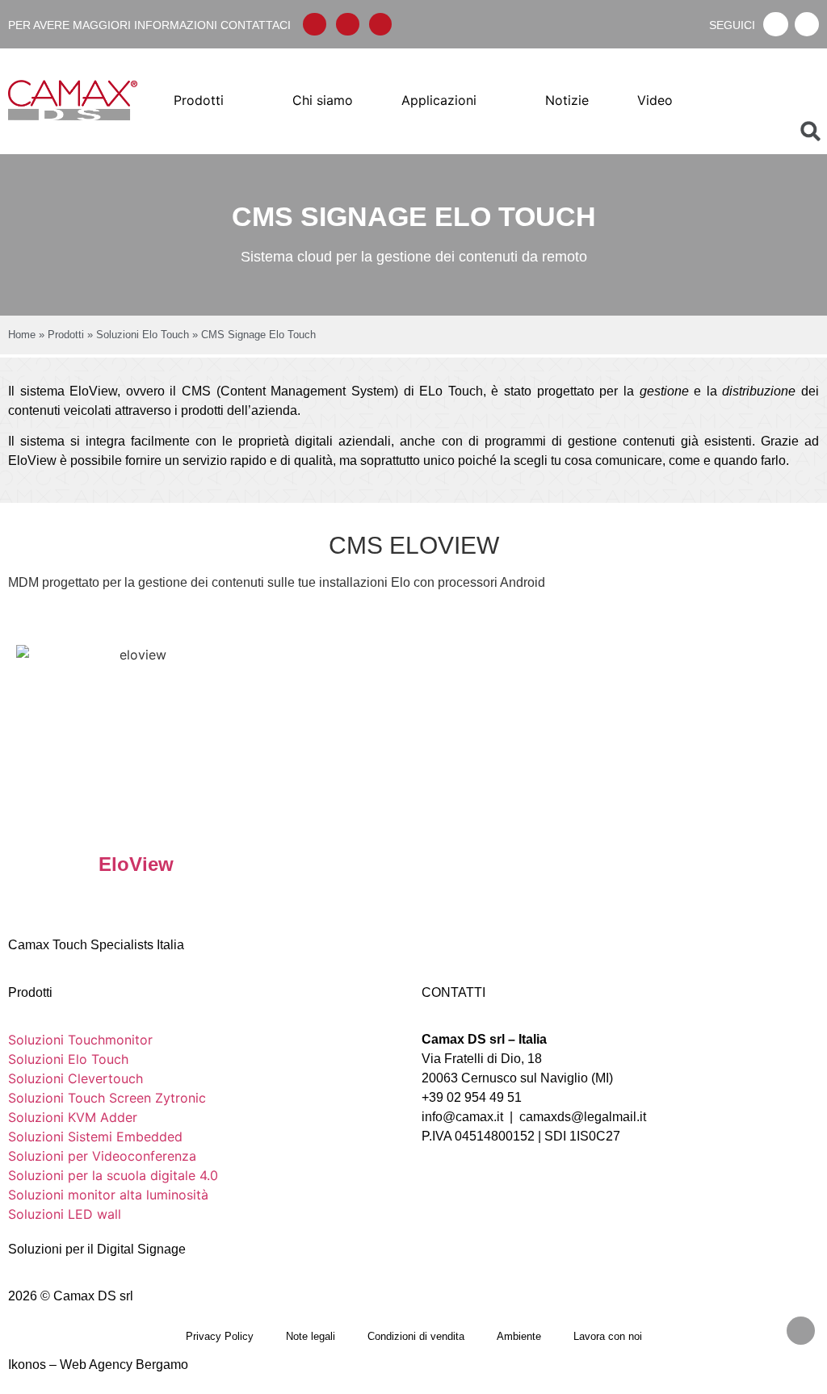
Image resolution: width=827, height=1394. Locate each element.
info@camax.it (462, 1117)
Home (22, 335)
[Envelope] (314, 24)
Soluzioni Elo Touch (142, 335)
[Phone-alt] (347, 24)
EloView (136, 864)
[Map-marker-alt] (381, 24)
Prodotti (66, 335)
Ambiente (519, 1336)
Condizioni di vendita (415, 1336)
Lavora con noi (607, 1336)
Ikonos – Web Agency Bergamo (98, 1364)
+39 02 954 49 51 (472, 1097)
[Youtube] (807, 24)
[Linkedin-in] (775, 24)
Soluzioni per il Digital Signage (97, 1249)
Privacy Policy (220, 1336)
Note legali (310, 1336)
